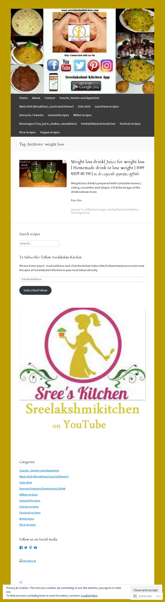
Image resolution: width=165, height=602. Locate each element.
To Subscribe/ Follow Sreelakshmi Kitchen (50, 257)
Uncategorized (80, 212)
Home (23, 98)
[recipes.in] (27, 561)
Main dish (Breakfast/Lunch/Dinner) (44, 476)
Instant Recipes (58, 115)
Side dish (84, 106)
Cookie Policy (89, 595)
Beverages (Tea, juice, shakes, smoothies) (48, 124)
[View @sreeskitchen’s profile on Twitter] (26, 547)
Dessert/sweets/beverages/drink (42, 488)
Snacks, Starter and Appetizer (79, 98)
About (36, 98)
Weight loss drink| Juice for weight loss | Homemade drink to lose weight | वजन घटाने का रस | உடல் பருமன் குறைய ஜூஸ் (107, 168)
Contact (49, 98)
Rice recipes (27, 132)
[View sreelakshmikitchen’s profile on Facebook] (21, 547)
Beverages (26, 519)
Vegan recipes (50, 132)
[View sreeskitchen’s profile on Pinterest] (30, 547)
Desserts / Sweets (31, 115)
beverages (100, 209)
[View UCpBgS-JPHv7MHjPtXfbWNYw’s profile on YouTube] (35, 547)
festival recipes (130, 124)
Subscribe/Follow (35, 290)
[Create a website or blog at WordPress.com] (20, 582)
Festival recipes (30, 512)
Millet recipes (82, 115)
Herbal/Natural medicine (98, 124)
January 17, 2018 (81, 209)
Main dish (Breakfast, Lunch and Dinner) (46, 106)
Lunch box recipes (107, 106)
